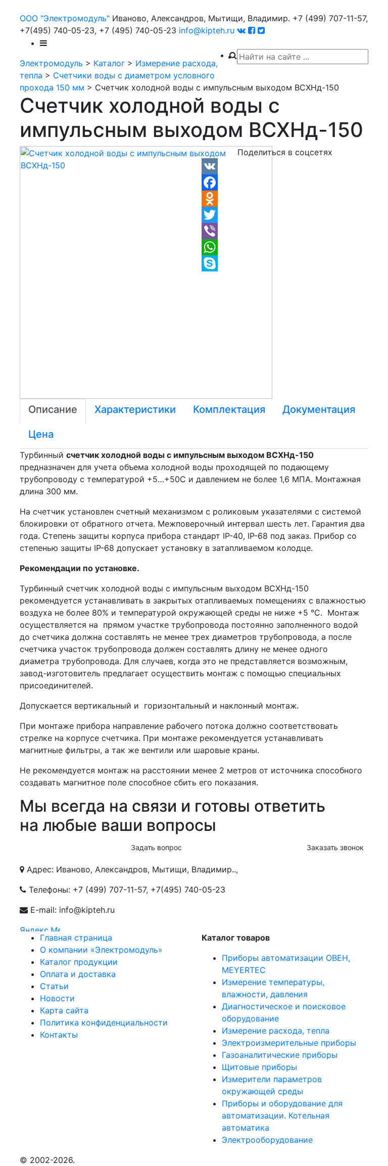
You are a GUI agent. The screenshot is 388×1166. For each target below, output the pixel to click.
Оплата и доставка (78, 974)
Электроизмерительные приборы (289, 1043)
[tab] (53, 411)
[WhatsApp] (285, 247)
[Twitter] (285, 215)
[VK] (285, 166)
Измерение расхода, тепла (275, 1030)
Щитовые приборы (259, 1067)
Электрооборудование (267, 1140)
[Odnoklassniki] (285, 199)
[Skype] (285, 263)
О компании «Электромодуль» (101, 950)
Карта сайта (64, 1010)
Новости (57, 998)
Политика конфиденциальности (104, 1022)
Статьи (54, 986)
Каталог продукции (79, 962)
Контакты (59, 1035)
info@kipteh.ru (206, 30)
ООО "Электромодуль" (65, 18)
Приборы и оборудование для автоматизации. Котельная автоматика (282, 1115)
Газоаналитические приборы (279, 1055)
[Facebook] (285, 182)
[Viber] (285, 231)
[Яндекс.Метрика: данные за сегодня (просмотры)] (40, 927)
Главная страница (76, 937)
